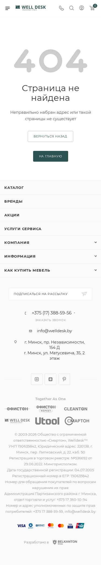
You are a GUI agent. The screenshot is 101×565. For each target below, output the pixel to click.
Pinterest (64, 379)
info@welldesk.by (54, 330)
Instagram (37, 379)
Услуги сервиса (22, 229)
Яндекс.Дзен (50, 379)
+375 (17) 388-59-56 (52, 313)
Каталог (14, 187)
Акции (12, 215)
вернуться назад (50, 136)
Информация (20, 256)
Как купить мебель (27, 270)
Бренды (13, 201)
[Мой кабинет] (81, 8)
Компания (16, 242)
